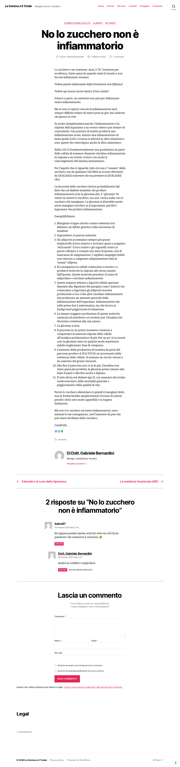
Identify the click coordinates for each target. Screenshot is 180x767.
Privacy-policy (57, 760)
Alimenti (98, 23)
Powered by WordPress (78, 760)
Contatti (133, 6)
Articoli (110, 6)
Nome (57, 641)
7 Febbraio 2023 (98, 57)
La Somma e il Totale (18, 6)
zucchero (62, 439)
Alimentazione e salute (77, 23)
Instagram (145, 6)
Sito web (58, 653)
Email (94, 641)
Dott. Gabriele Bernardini (73, 57)
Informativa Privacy (25, 732)
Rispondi (59, 544)
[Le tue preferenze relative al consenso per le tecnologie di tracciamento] (175, 762)
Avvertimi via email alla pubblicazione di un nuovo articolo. (81, 671)
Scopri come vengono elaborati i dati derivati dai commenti (93, 687)
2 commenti (118, 57)
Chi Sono (121, 6)
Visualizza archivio (77, 463)
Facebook (157, 6)
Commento (60, 616)
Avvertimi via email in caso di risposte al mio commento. (80, 665)
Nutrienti (110, 23)
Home (101, 6)
